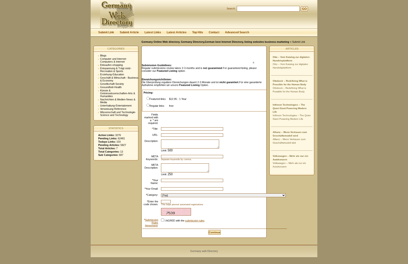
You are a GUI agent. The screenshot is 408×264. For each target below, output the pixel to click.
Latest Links (152, 32)
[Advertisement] (197, 56)
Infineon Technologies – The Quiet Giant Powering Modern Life (289, 108)
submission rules (194, 220)
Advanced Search (237, 32)
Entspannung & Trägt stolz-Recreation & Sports (116, 69)
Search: (231, 8)
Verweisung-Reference (113, 108)
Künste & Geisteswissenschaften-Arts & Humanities (117, 93)
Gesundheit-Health (111, 87)
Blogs (103, 55)
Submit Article (129, 32)
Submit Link (106, 32)
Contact (214, 32)
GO (304, 9)
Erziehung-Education (112, 74)
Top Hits (197, 32)
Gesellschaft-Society (112, 83)
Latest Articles (177, 32)
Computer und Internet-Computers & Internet (113, 60)
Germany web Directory (204, 251)
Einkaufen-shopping (111, 65)
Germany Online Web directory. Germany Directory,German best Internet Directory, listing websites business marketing (215, 41)
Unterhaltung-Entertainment (116, 105)
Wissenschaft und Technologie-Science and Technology (118, 113)
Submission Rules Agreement (151, 222)
